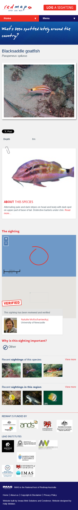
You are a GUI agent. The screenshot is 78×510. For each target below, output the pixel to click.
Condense (46, 501)
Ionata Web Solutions (27, 501)
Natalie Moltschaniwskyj (34, 319)
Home (7, 18)
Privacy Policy (50, 495)
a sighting (59, 7)
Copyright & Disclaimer (31, 495)
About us (14, 495)
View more (70, 359)
